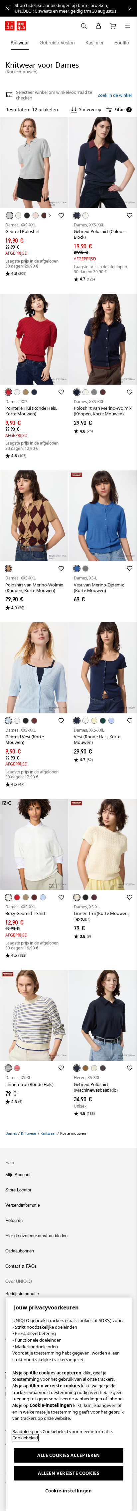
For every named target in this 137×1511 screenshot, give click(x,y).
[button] (34, 162)
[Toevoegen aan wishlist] (61, 215)
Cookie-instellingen (68, 1491)
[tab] (20, 42)
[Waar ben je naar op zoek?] (83, 26)
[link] (76, 8)
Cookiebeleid (25, 1438)
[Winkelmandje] (113, 26)
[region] (69, 1404)
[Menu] (127, 26)
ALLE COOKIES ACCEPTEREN (68, 1455)
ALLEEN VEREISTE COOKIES (68, 1473)
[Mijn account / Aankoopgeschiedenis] (98, 26)
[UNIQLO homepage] (15, 26)
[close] (7, 8)
